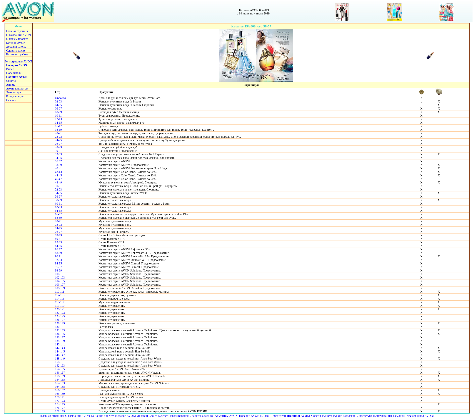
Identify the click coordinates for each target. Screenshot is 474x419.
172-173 (60, 400)
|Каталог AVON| (125, 415)
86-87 (58, 249)
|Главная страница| (52, 415)
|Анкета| (327, 415)
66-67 (58, 214)
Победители (13, 72)
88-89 (58, 252)
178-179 (60, 411)
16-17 (58, 126)
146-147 (60, 355)
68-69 (58, 217)
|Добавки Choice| (147, 415)
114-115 (59, 298)
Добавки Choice (16, 46)
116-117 (59, 302)
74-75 (58, 228)
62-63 (58, 207)
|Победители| (278, 415)
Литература (13, 92)
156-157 (60, 372)
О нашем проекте (17, 38)
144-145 (60, 351)
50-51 (58, 186)
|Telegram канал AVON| (419, 415)
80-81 (58, 238)
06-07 (58, 108)
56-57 (58, 196)
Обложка (60, 98)
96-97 (58, 267)
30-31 (58, 150)
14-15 (58, 122)
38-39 (58, 164)
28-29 (58, 147)
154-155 (60, 369)
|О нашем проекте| (102, 415)
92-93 (58, 259)
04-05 (58, 105)
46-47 (58, 178)
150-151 (60, 362)
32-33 (58, 154)
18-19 (58, 129)
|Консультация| (382, 415)
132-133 (60, 330)
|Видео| (264, 415)
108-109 (60, 288)
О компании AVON (18, 35)
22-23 (58, 136)
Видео (10, 69)
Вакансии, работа (17, 54)
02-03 (58, 101)
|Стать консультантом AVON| (219, 415)
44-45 (58, 175)
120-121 (60, 309)
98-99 (58, 270)
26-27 (58, 143)
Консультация (15, 96)
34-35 (58, 157)
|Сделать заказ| (167, 415)
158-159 (60, 376)
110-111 (59, 291)
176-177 (60, 407)
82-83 (58, 242)
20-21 (58, 133)
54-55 (58, 193)
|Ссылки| (398, 415)
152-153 (60, 365)
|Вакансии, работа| (189, 415)
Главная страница (17, 31)
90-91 (58, 256)
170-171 (60, 397)
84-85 (58, 245)
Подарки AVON (249, 415)
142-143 (60, 348)
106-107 (60, 284)
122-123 (60, 312)
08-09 (58, 112)
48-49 (58, 182)
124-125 (60, 316)
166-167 (60, 390)
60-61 (58, 203)
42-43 (58, 171)
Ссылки (11, 100)
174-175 (60, 404)
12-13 (58, 119)
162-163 (60, 383)
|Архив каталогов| (344, 415)
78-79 (58, 235)
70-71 (58, 221)
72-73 (58, 224)
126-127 (60, 319)
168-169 (60, 393)
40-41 (58, 168)
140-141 (60, 344)
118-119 (59, 305)
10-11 (58, 115)
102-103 (60, 277)
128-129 (60, 323)
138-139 (60, 340)
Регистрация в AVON (18, 61)
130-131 (60, 326)
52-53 (58, 189)
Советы (11, 80)
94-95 (58, 263)
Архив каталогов (17, 88)
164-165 (60, 386)
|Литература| (365, 415)
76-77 (58, 231)
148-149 (60, 358)
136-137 (60, 337)
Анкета (10, 84)
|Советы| (316, 415)
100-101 (60, 274)
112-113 (59, 295)
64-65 (58, 210)
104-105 (60, 281)
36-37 (58, 161)
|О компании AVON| (78, 415)
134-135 (60, 333)
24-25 (58, 140)
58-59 (58, 200)
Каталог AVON (16, 42)
